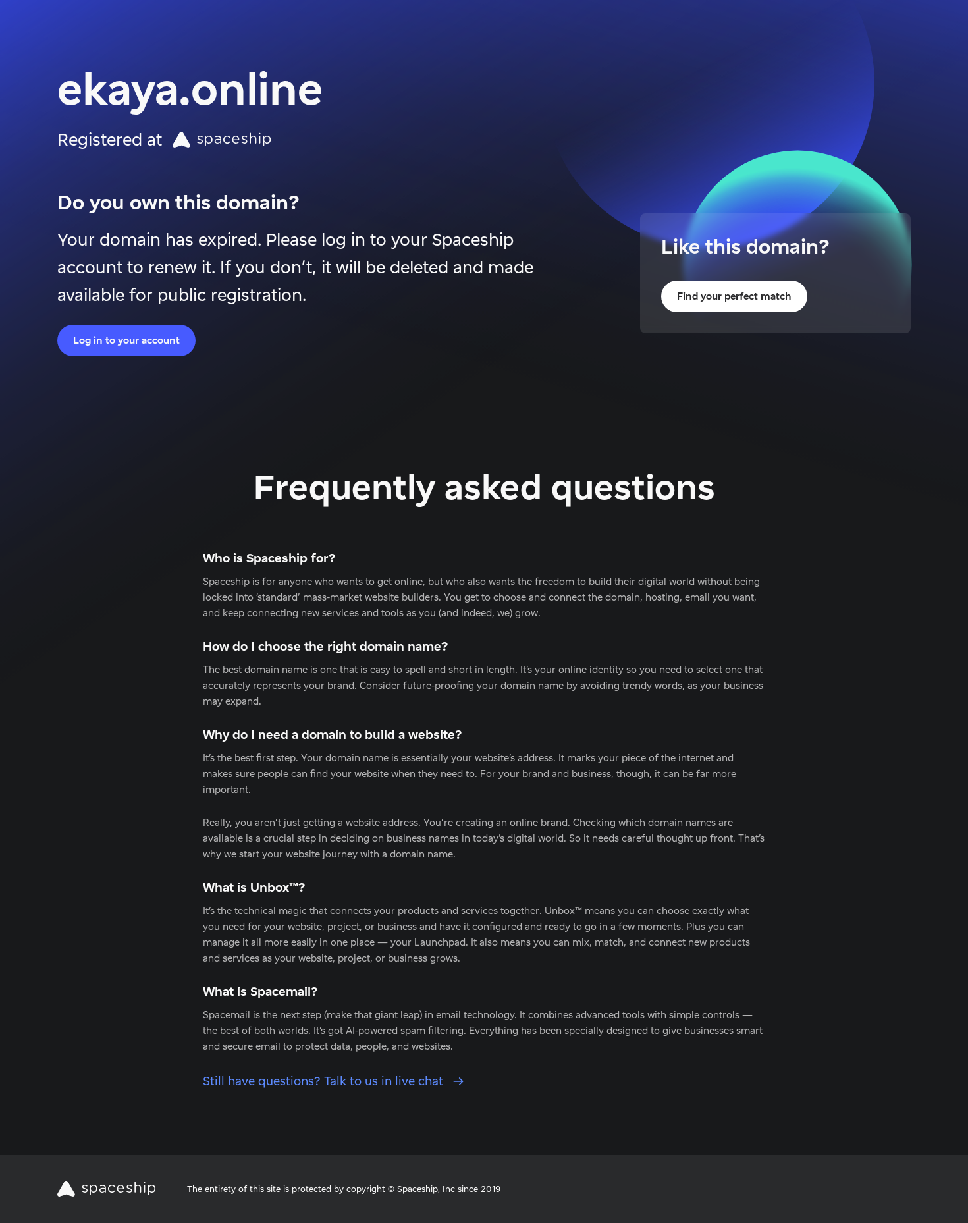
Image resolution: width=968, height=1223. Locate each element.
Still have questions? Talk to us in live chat (324, 1081)
